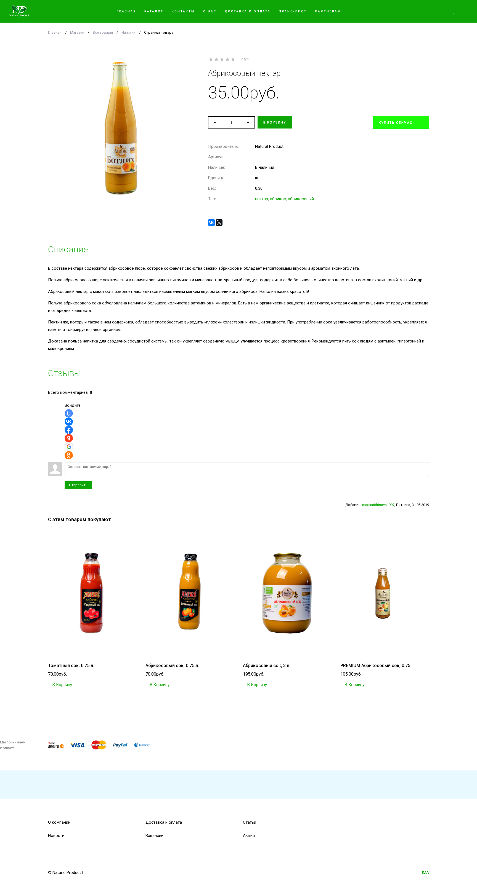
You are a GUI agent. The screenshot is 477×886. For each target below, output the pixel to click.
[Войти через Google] (69, 446)
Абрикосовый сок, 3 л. (266, 665)
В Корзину (61, 684)
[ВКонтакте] (211, 222)
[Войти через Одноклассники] (69, 455)
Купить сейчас (396, 123)
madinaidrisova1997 (378, 505)
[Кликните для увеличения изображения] (120, 129)
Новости (56, 835)
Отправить (78, 485)
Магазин (77, 32)
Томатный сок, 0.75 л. (71, 665)
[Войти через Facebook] (69, 430)
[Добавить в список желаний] (426, 73)
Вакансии (154, 835)
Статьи (249, 822)
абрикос (278, 198)
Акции (249, 835)
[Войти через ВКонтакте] (69, 421)
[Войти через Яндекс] (69, 438)
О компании (59, 822)
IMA (425, 872)
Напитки (128, 32)
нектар (261, 198)
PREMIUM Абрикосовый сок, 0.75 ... (377, 665)
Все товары (103, 32)
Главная (55, 32)
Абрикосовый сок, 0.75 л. (172, 665)
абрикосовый (301, 198)
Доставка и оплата (163, 822)
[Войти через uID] (69, 413)
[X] (219, 222)
